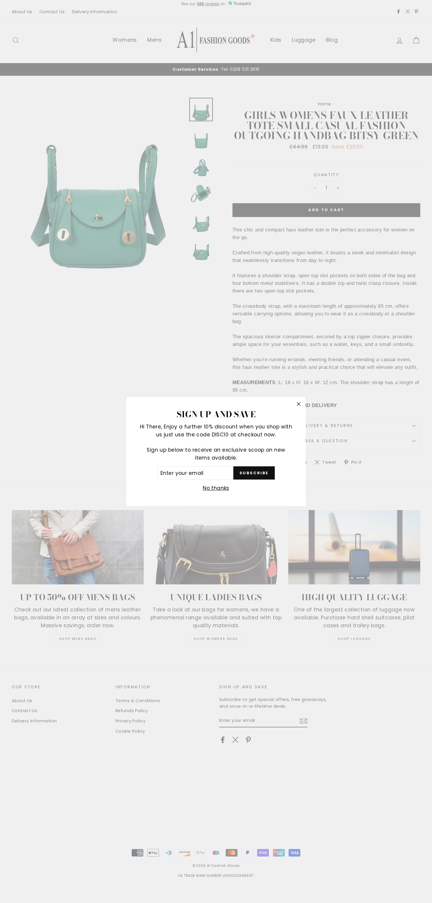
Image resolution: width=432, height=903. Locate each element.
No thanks (216, 488)
